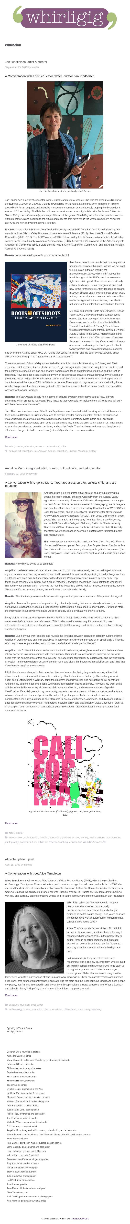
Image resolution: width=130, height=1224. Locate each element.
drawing (44, 837)
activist (13, 450)
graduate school (70, 837)
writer (64, 446)
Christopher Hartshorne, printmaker (24, 1068)
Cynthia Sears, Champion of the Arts (25, 1089)
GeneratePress (80, 1218)
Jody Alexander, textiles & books (23, 1163)
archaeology (15, 1009)
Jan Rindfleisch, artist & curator (26, 62)
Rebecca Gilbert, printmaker (20, 1064)
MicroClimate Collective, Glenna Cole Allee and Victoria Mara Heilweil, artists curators (49, 1134)
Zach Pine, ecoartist (17, 1085)
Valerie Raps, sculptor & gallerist (23, 1155)
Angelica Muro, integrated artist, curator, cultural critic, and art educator (53, 468)
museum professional (47, 446)
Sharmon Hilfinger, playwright (21, 1080)
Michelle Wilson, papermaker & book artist (27, 1122)
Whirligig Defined (15, 1031)
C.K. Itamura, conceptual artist (22, 1126)
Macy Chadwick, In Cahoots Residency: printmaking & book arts (38, 1060)
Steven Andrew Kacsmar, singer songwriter (28, 1159)
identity (84, 837)
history (92, 450)
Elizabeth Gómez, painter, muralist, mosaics (28, 1097)
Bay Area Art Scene (44, 450)
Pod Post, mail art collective (21, 1180)
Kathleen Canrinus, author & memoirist (26, 1093)
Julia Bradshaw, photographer (21, 1176)
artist (11, 446)
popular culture (28, 842)
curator (19, 446)
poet (33, 1004)
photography (12, 842)
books (27, 1009)
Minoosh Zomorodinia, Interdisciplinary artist (28, 1101)
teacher (53, 842)
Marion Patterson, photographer (22, 1167)
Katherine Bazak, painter (19, 1056)
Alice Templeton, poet (19, 859)
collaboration (31, 837)
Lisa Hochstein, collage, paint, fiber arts (26, 1151)
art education (25, 450)
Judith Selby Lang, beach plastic (23, 1109)
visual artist (75, 842)
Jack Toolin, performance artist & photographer (30, 1196)
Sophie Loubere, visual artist (21, 1072)
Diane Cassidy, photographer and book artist (28, 1147)
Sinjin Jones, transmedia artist (22, 1076)
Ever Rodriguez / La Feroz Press (23, 1105)
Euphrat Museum (78, 450)
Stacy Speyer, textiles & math (21, 1171)
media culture (97, 837)
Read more (11, 437)
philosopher (70, 1009)
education (62, 450)
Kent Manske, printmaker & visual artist (26, 1201)
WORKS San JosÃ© (94, 842)
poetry (87, 1009)
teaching (63, 842)
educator (29, 446)
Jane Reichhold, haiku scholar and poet (26, 1188)
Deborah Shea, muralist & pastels (23, 1052)
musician (25, 1004)
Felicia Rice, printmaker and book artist (26, 1114)
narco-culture (113, 837)
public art (43, 842)
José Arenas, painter (17, 1184)
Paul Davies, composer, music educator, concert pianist (34, 1143)
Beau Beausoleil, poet (17, 1138)
